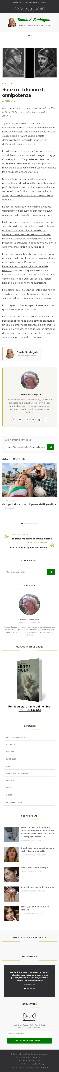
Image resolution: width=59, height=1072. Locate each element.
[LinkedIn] (32, 9)
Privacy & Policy (22, 1064)
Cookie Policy (38, 1064)
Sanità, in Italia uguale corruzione (28, 547)
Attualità (6, 500)
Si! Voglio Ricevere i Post (28, 1040)
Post (8, 788)
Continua (29, 635)
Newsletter (33, 2)
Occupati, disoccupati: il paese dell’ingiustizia (29, 504)
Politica (7, 83)
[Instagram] (27, 9)
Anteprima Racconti (15, 737)
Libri (8, 766)
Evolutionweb (36, 1057)
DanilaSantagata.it (39, 1054)
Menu (31, 35)
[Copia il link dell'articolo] (50, 447)
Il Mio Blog (11, 759)
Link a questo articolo (18, 440)
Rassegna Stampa (20, 2)
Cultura (10, 752)
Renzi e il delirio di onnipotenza (23, 92)
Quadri (9, 795)
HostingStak (34, 1061)
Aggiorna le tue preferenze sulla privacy (29, 1067)
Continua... (29, 412)
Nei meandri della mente (17, 773)
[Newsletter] (42, 9)
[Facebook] (17, 9)
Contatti (43, 2)
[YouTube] (37, 9)
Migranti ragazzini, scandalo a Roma (32, 538)
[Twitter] (22, 9)
